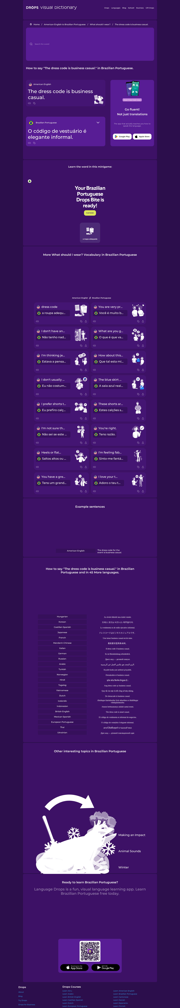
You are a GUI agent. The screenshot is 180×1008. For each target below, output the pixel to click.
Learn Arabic (68, 994)
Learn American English (123, 991)
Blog (124, 8)
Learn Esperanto (120, 1003)
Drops (106, 8)
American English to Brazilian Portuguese (65, 24)
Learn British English (71, 997)
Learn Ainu (67, 991)
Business (140, 8)
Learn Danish (119, 1000)
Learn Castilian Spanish (72, 1000)
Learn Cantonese (120, 997)
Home (37, 24)
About (21, 992)
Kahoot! (131, 8)
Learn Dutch (67, 1003)
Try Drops (22, 1000)
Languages (115, 8)
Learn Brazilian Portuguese (125, 994)
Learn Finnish (119, 1006)
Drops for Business (26, 1004)
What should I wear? (100, 24)
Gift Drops (150, 8)
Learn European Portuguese (74, 1006)
